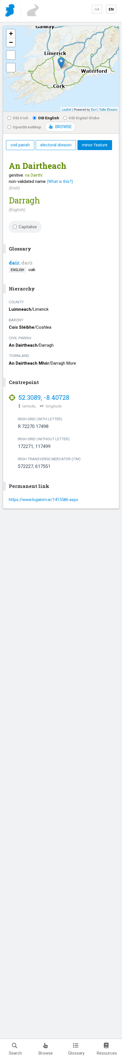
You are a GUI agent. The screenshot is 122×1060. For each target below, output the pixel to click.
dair (14, 262)
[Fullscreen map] (11, 55)
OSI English (48, 118)
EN (111, 9)
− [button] (11, 42)
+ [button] (11, 33)
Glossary (76, 1053)
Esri (93, 109)
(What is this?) (60, 181)
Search (15, 1053)
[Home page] (10, 11)
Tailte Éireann (108, 109)
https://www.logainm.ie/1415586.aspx (43, 499)
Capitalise (28, 226)
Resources (107, 1053)
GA (97, 9)
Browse (46, 1053)
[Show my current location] (11, 67)
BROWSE (63, 126)
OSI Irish (20, 118)
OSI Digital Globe (84, 118)
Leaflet (66, 109)
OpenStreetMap (27, 127)
